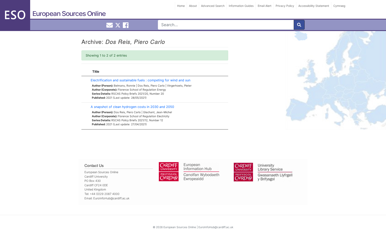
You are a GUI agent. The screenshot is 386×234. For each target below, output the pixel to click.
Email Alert (264, 5)
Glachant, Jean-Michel (157, 112)
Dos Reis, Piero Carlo (151, 85)
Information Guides (241, 5)
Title (95, 71)
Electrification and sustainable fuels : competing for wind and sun (140, 80)
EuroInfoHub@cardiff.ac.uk (111, 198)
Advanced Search (213, 5)
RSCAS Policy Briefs (124, 93)
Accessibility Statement (313, 5)
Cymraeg (339, 5)
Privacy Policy (285, 5)
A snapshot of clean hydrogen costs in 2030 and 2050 (132, 107)
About (193, 5)
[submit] (299, 25)
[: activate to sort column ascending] (85, 71)
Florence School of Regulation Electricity (143, 116)
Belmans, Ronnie (124, 85)
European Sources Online (69, 14)
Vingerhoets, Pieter (179, 85)
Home (181, 5)
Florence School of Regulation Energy (142, 89)
